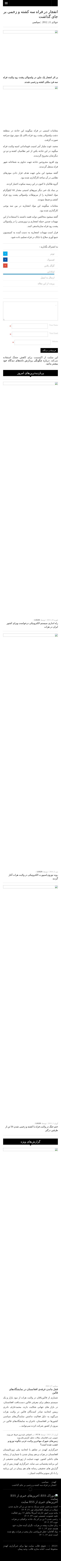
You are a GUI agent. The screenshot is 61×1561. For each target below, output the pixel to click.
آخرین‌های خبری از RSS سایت (39, 1502)
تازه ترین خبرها (19, 1435)
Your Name (53, 325)
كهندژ (30, 1556)
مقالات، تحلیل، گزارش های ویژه (28, 1438)
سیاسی (36, 22)
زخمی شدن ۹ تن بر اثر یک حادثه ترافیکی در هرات (35, 1519)
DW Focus (30, 3)
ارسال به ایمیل (47, 277)
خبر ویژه (10, 1435)
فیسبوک (50, 260)
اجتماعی (29, 1435)
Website (55, 341)
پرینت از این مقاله (46, 283)
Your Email (53, 333)
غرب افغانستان (46, 1438)
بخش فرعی (30, 1489)
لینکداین (50, 272)
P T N (38, 1435)
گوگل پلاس (49, 266)
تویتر (52, 254)
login (37, 620)
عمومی (55, 1438)
